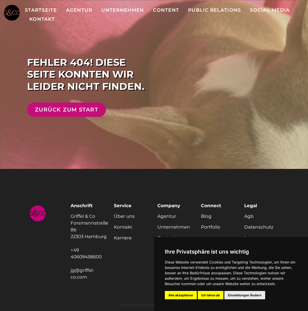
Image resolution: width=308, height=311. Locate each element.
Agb (249, 216)
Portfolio (210, 227)
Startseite (41, 10)
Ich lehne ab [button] (210, 295)
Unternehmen (122, 10)
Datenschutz (258, 227)
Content (166, 10)
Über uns (124, 216)
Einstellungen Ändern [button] (245, 295)
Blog (206, 216)
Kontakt (42, 19)
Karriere (123, 238)
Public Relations (214, 10)
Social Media (270, 10)
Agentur (79, 10)
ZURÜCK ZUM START (66, 109)
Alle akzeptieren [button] (180, 295)
